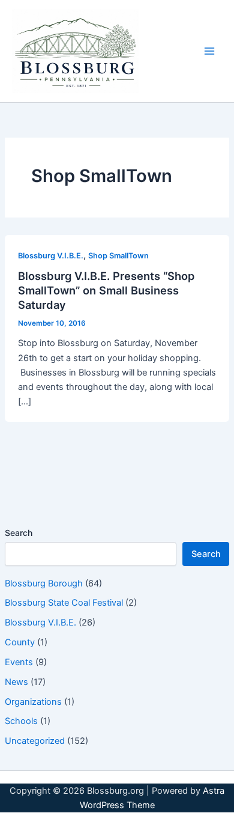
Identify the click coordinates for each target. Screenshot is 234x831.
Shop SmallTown (118, 255)
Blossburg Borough (44, 583)
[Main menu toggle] (209, 51)
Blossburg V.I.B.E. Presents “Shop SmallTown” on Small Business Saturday (106, 290)
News (16, 682)
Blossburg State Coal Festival (64, 602)
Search (18, 533)
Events (19, 662)
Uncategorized (35, 740)
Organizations (33, 701)
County (20, 642)
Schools (21, 721)
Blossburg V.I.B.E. (40, 622)
